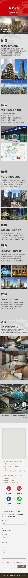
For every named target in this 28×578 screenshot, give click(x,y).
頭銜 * (3, 528)
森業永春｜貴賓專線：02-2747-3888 (14, 576)
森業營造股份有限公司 (15, 461)
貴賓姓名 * (4, 520)
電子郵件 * (4, 534)
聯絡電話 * (4, 542)
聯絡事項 (4, 550)
